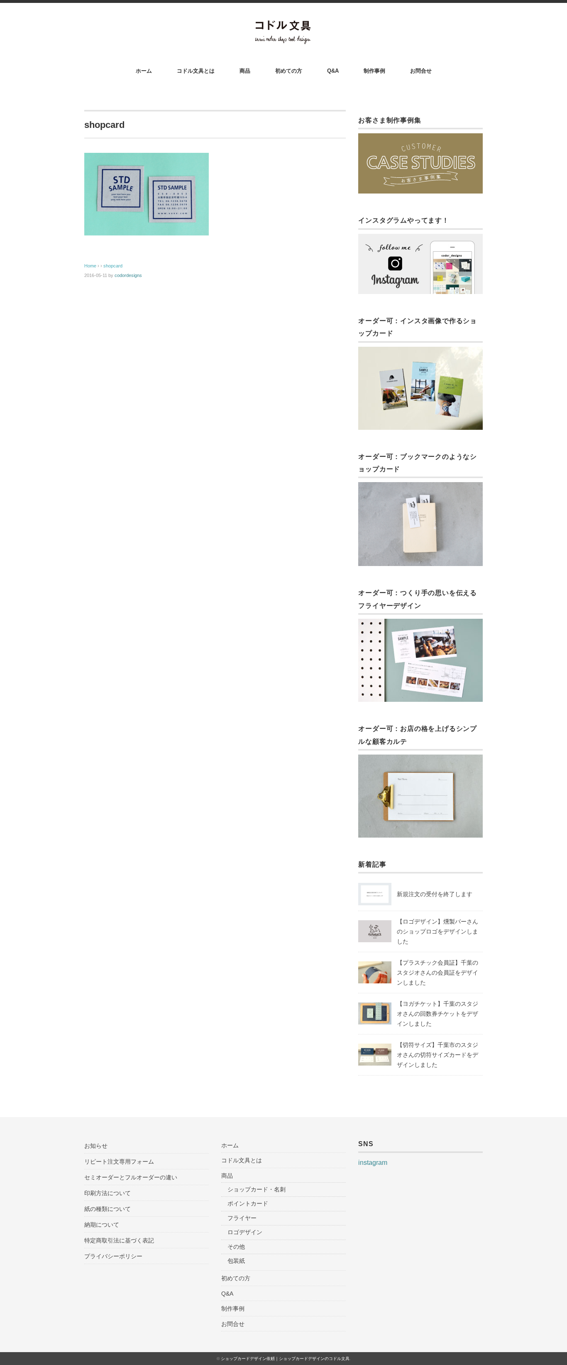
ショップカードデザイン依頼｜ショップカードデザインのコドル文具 (285, 1358)
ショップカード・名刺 (256, 1189)
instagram (372, 1162)
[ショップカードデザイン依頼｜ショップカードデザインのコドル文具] (283, 25)
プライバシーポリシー (113, 1256)
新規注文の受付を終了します (434, 894)
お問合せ (421, 71)
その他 (236, 1246)
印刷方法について (107, 1193)
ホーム (144, 71)
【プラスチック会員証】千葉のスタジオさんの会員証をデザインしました (437, 972)
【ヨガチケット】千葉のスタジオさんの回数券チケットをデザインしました (437, 1013)
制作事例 (374, 71)
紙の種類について (107, 1209)
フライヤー (242, 1218)
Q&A (333, 71)
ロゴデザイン (244, 1232)
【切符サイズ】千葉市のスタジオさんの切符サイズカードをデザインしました (437, 1055)
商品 (245, 71)
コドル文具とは (196, 71)
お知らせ (96, 1145)
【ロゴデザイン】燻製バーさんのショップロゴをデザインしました (437, 931)
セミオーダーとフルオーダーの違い (130, 1177)
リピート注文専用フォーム (119, 1161)
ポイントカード (247, 1203)
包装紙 (236, 1260)
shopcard (112, 265)
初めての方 (288, 71)
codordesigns (128, 275)
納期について (101, 1224)
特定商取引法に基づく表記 (119, 1240)
